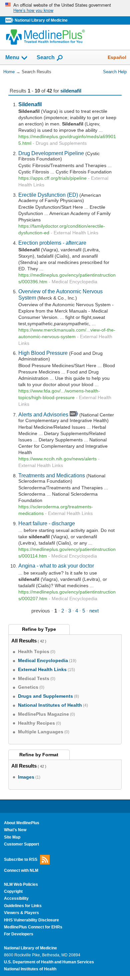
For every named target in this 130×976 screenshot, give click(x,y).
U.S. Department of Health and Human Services (49, 962)
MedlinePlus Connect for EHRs (33, 927)
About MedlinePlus (21, 823)
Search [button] (46, 57)
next (94, 610)
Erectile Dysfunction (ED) (48, 195)
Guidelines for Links (23, 905)
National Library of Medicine (41, 20)
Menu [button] (12, 58)
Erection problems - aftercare (52, 243)
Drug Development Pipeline (51, 153)
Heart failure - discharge (46, 523)
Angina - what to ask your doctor (56, 566)
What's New (15, 830)
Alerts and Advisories (43, 414)
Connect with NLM (21, 870)
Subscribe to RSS (20, 859)
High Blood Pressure (43, 353)
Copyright (13, 891)
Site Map (12, 837)
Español (117, 57)
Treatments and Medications (51, 475)
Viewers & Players (21, 912)
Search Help (115, 71)
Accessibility (16, 898)
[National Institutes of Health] (10, 20)
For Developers (18, 934)
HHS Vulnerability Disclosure (31, 920)
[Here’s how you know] (65, 8)
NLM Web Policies (21, 884)
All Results (24, 640)
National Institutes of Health (30, 969)
